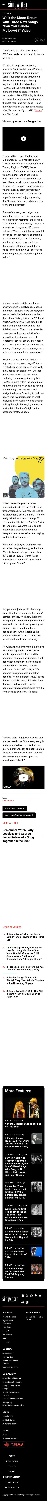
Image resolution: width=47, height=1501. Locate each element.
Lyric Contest (8, 1357)
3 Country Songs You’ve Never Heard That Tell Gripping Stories (15, 1273)
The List (8, 1120)
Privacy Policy (12, 1488)
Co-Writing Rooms (10, 1424)
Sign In (12, 1472)
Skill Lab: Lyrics (9, 1420)
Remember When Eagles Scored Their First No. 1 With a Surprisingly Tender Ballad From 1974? (16, 1192)
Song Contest (8, 1353)
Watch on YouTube (10, 1439)
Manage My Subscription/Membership (13, 1403)
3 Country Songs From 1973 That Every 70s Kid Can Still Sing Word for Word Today (17, 1142)
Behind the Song (9, 1317)
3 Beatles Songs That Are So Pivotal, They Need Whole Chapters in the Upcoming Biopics (25, 980)
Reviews (6, 1342)
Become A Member (11, 1477)
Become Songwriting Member (11, 1393)
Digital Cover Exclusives (8, 1322)
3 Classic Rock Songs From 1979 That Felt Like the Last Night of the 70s (16, 1236)
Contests (8, 1348)
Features (7, 13)
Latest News (33, 1312)
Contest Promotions (11, 1367)
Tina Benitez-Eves (10, 38)
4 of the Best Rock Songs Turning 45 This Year (23, 1125)
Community (9, 1373)
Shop (5, 1435)
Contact (12, 1466)
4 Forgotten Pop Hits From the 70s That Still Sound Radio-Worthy (25, 968)
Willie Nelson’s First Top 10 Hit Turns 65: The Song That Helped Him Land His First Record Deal (16, 1214)
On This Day (10, 1154)
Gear (5, 1338)
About (12, 1456)
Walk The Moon (8, 800)
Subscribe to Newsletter (12, 1382)
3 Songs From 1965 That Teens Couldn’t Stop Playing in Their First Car (25, 937)
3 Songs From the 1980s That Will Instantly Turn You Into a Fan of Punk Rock (25, 994)
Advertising (12, 1461)
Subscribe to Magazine (12, 1378)
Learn (6, 1411)
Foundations (8, 1416)
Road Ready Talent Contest (10, 1362)
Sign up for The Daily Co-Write (34, 1318)
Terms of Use (11, 1482)
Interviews (7, 1327)
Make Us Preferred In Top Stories (18, 815)
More (5, 1430)
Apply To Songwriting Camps (11, 1387)
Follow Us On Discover (14, 808)
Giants (38, 110)
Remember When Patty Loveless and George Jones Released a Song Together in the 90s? (18, 835)
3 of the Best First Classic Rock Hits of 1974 (16, 1254)
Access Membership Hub (13, 1399)
